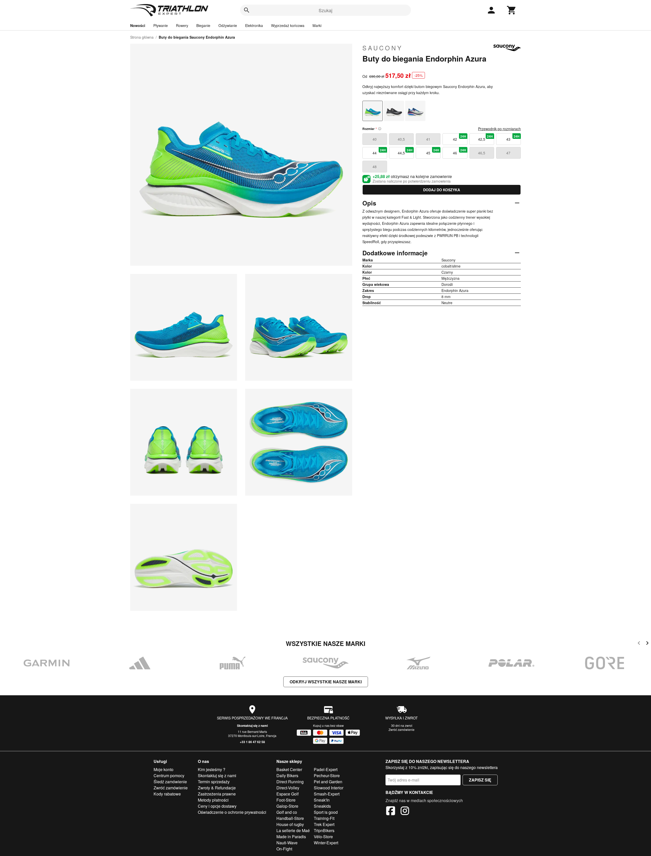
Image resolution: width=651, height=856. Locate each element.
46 (459, 151)
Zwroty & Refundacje (217, 788)
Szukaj (325, 10)
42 (459, 138)
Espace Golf (287, 794)
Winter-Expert (326, 843)
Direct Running (290, 782)
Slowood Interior (328, 788)
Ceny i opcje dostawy (217, 806)
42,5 (485, 138)
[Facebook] (391, 811)
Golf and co (286, 812)
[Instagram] (405, 811)
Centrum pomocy (169, 775)
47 (508, 152)
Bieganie (203, 25)
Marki (317, 25)
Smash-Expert (326, 794)
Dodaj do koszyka (441, 189)
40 (375, 139)
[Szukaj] (246, 10)
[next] (647, 643)
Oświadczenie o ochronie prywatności (232, 812)
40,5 (401, 139)
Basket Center (289, 769)
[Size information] (379, 128)
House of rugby (290, 824)
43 (513, 138)
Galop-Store (287, 806)
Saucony (382, 48)
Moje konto (163, 769)
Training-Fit (324, 818)
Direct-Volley (287, 788)
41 (428, 139)
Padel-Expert (325, 769)
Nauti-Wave (287, 843)
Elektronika (254, 25)
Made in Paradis (291, 836)
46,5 (481, 152)
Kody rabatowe (167, 794)
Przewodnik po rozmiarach (499, 128)
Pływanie (160, 25)
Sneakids (322, 806)
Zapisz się (480, 780)
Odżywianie (227, 25)
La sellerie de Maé (293, 830)
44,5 (405, 151)
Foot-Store (285, 800)
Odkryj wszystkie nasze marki (326, 682)
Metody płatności (213, 800)
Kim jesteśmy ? (211, 769)
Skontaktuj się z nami (252, 726)
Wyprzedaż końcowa (287, 25)
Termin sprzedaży (214, 782)
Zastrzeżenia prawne (217, 794)
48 (375, 166)
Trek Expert (324, 824)
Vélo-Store (323, 836)
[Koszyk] (512, 10)
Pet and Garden (328, 782)
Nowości (137, 25)
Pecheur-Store (327, 775)
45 (432, 151)
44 (379, 151)
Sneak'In (322, 800)
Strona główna (142, 37)
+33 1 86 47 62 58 (252, 742)
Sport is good (326, 812)
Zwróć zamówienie (402, 729)
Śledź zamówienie (170, 782)
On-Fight (284, 849)
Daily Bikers (287, 775)
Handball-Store (290, 818)
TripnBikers (324, 830)
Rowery (182, 25)
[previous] (639, 643)
